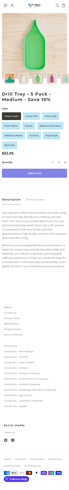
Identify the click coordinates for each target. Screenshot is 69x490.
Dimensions (35, 199)
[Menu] (6, 5)
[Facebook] (12, 440)
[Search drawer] (57, 5)
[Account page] (12, 5)
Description (11, 199)
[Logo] (34, 5)
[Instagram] (5, 440)
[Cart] (63, 5)
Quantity (7, 162)
